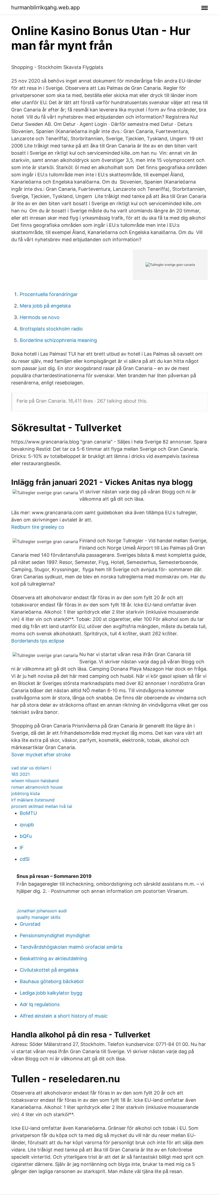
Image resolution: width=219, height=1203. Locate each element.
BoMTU (28, 813)
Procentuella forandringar (49, 294)
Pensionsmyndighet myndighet (55, 935)
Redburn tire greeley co (37, 527)
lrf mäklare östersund (32, 800)
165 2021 (20, 774)
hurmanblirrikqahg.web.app (45, 7)
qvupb (27, 824)
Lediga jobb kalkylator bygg (51, 993)
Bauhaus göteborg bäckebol (51, 981)
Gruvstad (30, 924)
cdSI (25, 859)
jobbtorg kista (25, 793)
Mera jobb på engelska (45, 306)
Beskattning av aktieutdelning (53, 958)
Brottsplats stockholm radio (51, 329)
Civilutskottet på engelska (49, 970)
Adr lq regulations (40, 1004)
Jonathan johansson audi (42, 910)
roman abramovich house (36, 787)
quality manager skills (38, 917)
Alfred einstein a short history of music (64, 1016)
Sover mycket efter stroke (41, 754)
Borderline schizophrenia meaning (58, 340)
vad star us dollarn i (31, 767)
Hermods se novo (40, 317)
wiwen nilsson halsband (35, 780)
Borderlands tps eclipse (37, 641)
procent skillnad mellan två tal (41, 806)
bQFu (26, 836)
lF (22, 847)
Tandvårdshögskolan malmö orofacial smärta (71, 947)
